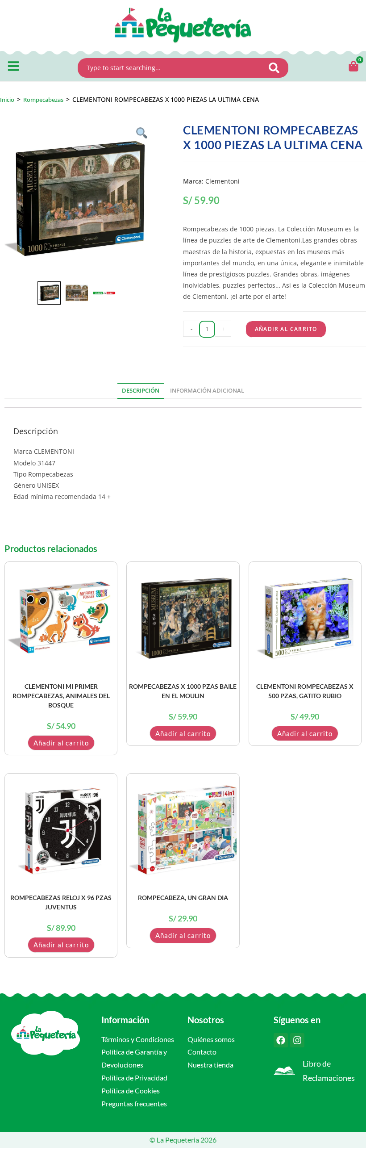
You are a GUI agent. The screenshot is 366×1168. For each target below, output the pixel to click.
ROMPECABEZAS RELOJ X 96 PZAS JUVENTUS (61, 902)
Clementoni (222, 181)
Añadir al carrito (286, 329)
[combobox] (171, 68)
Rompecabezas (43, 100)
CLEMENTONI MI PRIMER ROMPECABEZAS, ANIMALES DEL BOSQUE (61, 695)
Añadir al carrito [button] (61, 743)
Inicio (7, 100)
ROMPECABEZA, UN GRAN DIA (183, 897)
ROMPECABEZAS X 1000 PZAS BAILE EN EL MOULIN (183, 690)
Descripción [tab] (140, 390)
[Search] (276, 68)
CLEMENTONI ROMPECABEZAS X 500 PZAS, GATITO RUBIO (305, 690)
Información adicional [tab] (207, 390)
